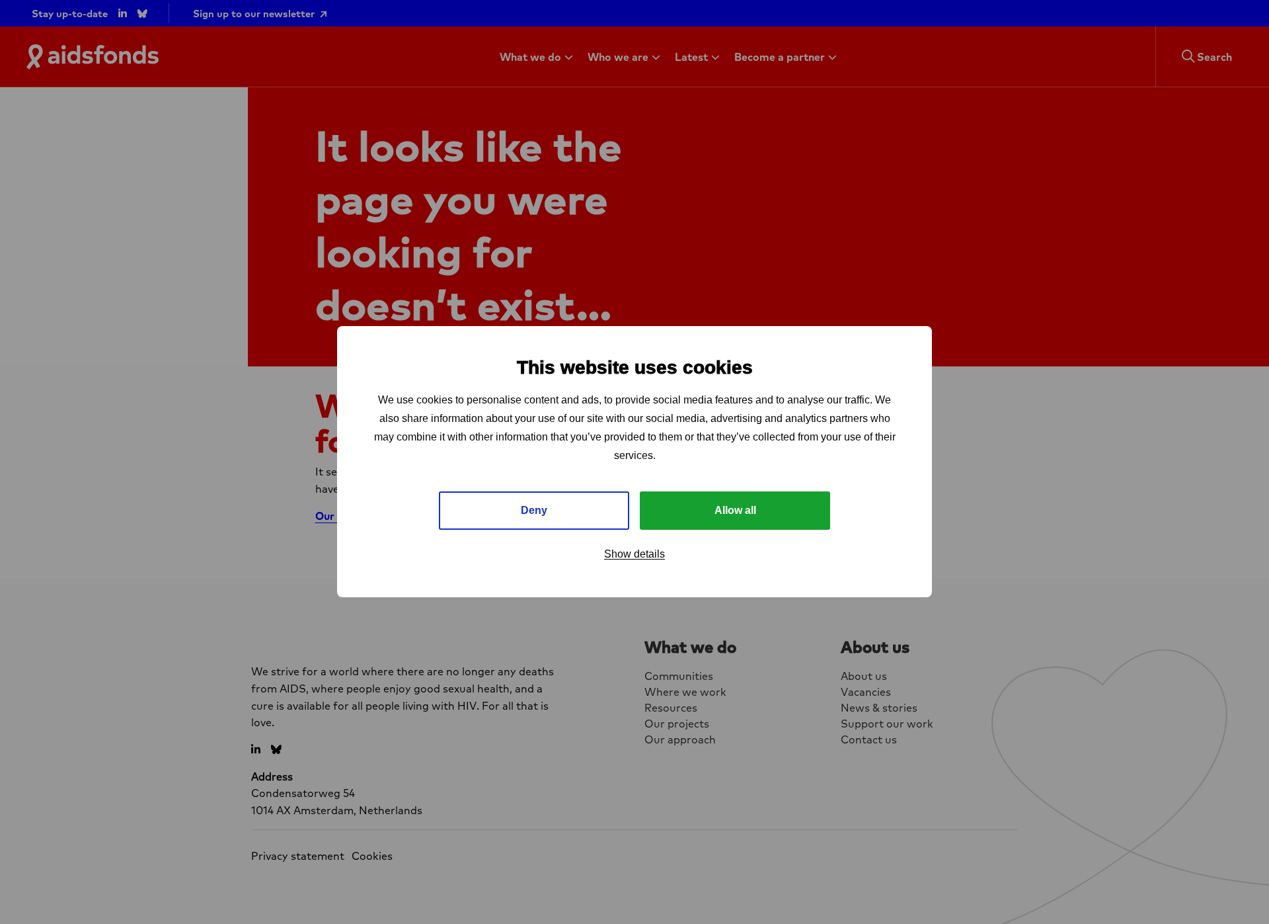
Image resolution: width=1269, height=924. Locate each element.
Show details (634, 554)
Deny (534, 511)
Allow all (735, 511)
